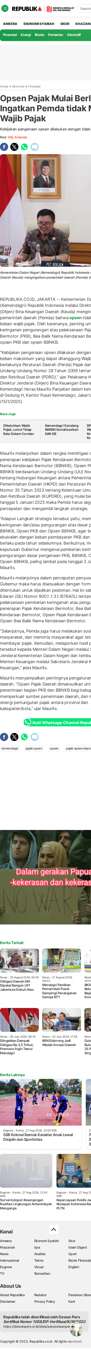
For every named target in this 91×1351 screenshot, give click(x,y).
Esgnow (6, 1267)
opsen (76, 317)
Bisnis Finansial (79, 1260)
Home (4, 86)
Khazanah (7, 1247)
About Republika (12, 1295)
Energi (26, 35)
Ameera (6, 1241)
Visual (38, 1267)
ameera (10, 24)
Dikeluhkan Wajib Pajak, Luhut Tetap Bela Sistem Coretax (18, 430)
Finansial (10, 35)
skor (64, 24)
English (73, 1267)
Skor (71, 1241)
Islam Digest (77, 1247)
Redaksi (40, 1295)
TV (2, 1273)
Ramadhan (42, 1273)
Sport (72, 1254)
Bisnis (39, 35)
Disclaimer (7, 1301)
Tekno (38, 1260)
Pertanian (55, 35)
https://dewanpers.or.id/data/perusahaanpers (37, 1326)
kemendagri (10, 748)
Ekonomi (18, 86)
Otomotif (74, 35)
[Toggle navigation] (5, 8)
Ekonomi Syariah (39, 24)
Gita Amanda (17, 137)
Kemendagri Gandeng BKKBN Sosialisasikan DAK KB (62, 430)
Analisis (40, 1254)
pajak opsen (34, 748)
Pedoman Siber (79, 1295)
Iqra (37, 1247)
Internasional (9, 1260)
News (4, 1254)
